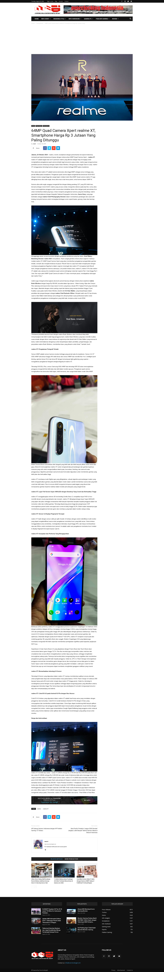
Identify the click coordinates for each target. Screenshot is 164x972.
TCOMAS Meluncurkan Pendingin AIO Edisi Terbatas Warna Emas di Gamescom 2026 (63, 881)
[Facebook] (121, 1)
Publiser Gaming (102, 19)
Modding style (58, 19)
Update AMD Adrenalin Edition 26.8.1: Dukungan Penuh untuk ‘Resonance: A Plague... (51, 920)
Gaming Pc (88, 19)
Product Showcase (59, 876)
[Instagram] (125, 1)
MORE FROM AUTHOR (71, 859)
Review (114, 19)
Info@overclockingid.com (73, 963)
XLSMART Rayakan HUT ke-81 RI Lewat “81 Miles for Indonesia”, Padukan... (52, 911)
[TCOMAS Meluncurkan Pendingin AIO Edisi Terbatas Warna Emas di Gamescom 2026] (64, 870)
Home (37, 19)
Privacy (113, 970)
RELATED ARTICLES (57, 859)
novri (34, 143)
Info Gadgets (35, 876)
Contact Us (130, 970)
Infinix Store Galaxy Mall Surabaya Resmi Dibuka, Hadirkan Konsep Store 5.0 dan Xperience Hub (40, 881)
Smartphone (39, 23)
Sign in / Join (50, 1)
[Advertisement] (82, 40)
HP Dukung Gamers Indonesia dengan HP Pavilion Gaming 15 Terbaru (46, 829)
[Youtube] (131, 1)
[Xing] (46, 850)
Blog (56, 1)
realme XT (45, 808)
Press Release (39, 126)
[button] (130, 19)
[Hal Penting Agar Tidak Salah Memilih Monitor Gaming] (71, 930)
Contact (66, 1)
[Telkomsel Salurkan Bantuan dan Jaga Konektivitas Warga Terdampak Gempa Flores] (36, 930)
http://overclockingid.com (50, 844)
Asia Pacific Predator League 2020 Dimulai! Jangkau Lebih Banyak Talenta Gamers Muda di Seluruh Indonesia (82, 830)
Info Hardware (74, 19)
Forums (61, 1)
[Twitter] (128, 1)
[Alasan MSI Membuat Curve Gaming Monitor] (71, 911)
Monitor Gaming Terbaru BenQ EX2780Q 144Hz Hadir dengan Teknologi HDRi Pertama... (87, 920)
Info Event (45, 19)
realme (39, 808)
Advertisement (121, 970)
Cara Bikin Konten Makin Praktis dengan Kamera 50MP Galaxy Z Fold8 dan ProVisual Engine (85, 881)
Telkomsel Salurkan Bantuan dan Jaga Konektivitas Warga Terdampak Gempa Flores (51, 930)
